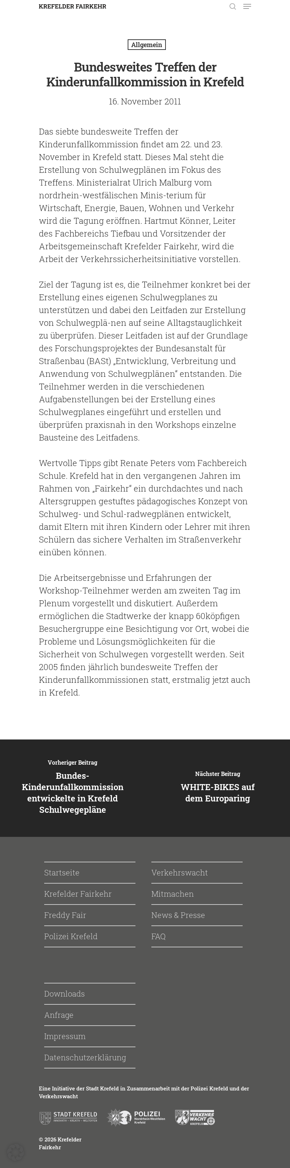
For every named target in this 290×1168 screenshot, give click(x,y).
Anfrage (59, 1015)
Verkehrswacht (179, 872)
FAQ (158, 936)
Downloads (64, 993)
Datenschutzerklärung (85, 1057)
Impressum (65, 1036)
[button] (15, 1152)
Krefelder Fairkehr (78, 894)
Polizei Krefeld (71, 936)
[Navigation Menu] (247, 6)
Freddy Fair (65, 915)
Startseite (62, 872)
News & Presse (178, 915)
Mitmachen (172, 894)
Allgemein (146, 44)
